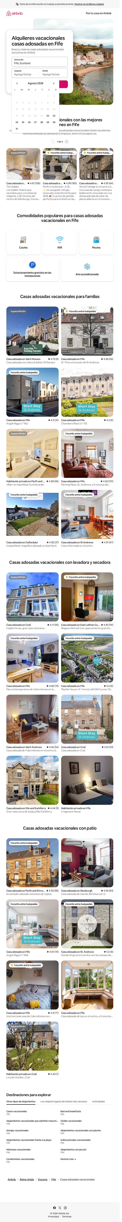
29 (48, 122)
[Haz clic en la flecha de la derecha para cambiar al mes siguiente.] (54, 83)
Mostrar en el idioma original (89, 4)
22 (48, 115)
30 (54, 122)
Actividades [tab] (98, 1101)
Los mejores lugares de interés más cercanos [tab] (64, 1101)
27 (35, 122)
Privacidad (53, 1216)
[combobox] (39, 63)
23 (54, 115)
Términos (66, 1216)
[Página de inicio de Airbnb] (14, 13)
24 (17, 122)
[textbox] (25, 74)
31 (17, 128)
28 (41, 122)
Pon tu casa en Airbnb (98, 13)
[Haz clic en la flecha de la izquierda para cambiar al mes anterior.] (17, 83)
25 (23, 122)
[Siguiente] (66, 141)
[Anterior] (53, 141)
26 (29, 122)
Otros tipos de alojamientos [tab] (20, 1101)
